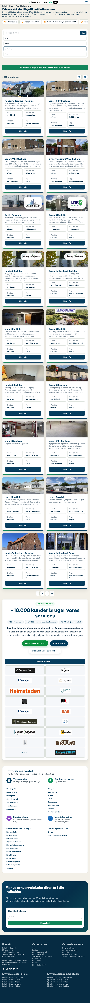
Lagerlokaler (11, 838)
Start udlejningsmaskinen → (45, 651)
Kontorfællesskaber (14, 845)
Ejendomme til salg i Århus (57, 980)
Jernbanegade (12, 806)
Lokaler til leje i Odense (11, 982)
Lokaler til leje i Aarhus (11, 980)
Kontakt (35, 950)
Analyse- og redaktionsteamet (74, 956)
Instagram (7, 968)
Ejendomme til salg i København (59, 977)
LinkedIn (17, 968)
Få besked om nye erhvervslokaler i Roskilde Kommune (45, 67)
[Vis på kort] (79, 77)
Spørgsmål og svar (69, 950)
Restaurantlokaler (13, 852)
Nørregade (10, 796)
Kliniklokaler (11, 855)
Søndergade (11, 802)
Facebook (3, 968)
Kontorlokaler (11, 832)
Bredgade (10, 809)
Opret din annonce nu (35, 643)
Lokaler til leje (7, 6)
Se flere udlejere (45, 661)
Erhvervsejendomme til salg (17, 829)
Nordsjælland (53, 805)
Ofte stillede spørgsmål (57, 835)
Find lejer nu (59, 643)
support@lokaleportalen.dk (13, 954)
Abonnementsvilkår (39, 952)
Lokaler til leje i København (12, 977)
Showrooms (11, 858)
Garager (9, 868)
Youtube (10, 968)
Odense (51, 809)
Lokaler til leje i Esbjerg (11, 986)
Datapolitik (36, 959)
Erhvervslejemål (13, 861)
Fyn (49, 799)
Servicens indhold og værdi (43, 956)
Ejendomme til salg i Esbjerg (58, 986)
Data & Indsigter (68, 948)
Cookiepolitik (37, 961)
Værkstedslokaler (13, 842)
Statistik (65, 952)
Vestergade (11, 789)
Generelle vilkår (38, 954)
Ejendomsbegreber (69, 954)
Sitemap (35, 963)
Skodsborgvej (12, 799)
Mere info (23, 131)
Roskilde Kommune (23, 6)
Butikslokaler (11, 835)
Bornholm (52, 792)
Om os (50, 832)
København (52, 802)
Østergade (10, 792)
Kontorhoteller (12, 848)
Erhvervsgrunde (13, 865)
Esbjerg (51, 795)
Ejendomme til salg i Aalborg (58, 984)
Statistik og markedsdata (58, 829)
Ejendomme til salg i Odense (58, 982)
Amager (51, 789)
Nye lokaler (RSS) (39, 965)
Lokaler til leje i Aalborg (11, 984)
